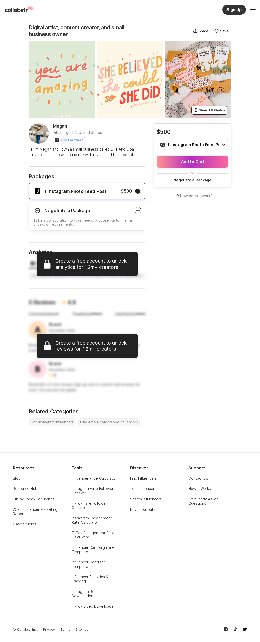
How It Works (199, 488)
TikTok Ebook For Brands (34, 499)
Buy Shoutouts (142, 509)
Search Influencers (146, 499)
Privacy (49, 629)
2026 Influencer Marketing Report (35, 511)
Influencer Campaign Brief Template (94, 549)
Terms (65, 629)
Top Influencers (143, 488)
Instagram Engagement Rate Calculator (92, 520)
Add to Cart (192, 161)
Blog (17, 478)
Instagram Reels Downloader (86, 593)
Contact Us (198, 478)
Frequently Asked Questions (203, 501)
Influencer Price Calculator (94, 478)
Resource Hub (25, 488)
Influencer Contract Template (88, 564)
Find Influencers (143, 478)
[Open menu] (253, 10)
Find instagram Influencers (51, 422)
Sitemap (82, 629)
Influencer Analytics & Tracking (90, 579)
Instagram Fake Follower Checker (92, 490)
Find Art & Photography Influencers (109, 422)
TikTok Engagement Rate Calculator (93, 535)
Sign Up (234, 9)
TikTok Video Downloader (93, 606)
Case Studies (24, 524)
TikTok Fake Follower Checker (89, 505)
